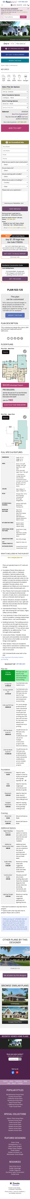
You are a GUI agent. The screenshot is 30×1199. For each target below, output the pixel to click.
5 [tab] (15, 42)
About (14, 1083)
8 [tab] (23, 42)
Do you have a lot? (8, 168)
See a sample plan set (15, 557)
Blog (25, 1081)
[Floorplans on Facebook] (13, 1072)
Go (20, 1059)
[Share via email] (8, 338)
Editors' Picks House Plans (15, 1118)
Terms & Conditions (22, 12)
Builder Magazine (15, 1170)
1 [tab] (4, 42)
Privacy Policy (7, 14)
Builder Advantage (15, 1168)
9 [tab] (25, 42)
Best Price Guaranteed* (20, 114)
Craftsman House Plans (15, 1098)
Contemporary (13, 65)
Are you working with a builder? (12, 174)
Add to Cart (15, 128)
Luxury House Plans (15, 1124)
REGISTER (19, 5)
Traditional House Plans (15, 1104)
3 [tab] (9, 42)
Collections (18, 1081)
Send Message (15, 209)
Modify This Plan (15, 60)
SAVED (14, 5)
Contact (20, 1083)
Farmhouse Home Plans (15, 1100)
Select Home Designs (15, 1146)
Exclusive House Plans (15, 1120)
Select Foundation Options (11, 95)
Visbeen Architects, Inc (15, 1152)
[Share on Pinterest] (21, 338)
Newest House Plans (15, 1126)
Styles (11, 1081)
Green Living (15, 1142)
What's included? (6, 89)
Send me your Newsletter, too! (13, 203)
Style (7, 65)
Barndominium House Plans (15, 1094)
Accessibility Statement (15, 1193)
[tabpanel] (15, 31)
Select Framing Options (10, 101)
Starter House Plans (15, 1128)
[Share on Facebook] (15, 338)
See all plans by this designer (15, 975)
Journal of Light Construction (15, 1172)
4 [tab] (12, 42)
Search (5, 1081)
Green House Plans (15, 1122)
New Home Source (15, 1166)
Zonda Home (15, 1174)
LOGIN (24, 5)
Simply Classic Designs (15, 1148)
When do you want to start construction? (15, 162)
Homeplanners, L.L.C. (15, 1144)
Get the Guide (15, 279)
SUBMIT (23, 17)
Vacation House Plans (15, 1130)
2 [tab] (7, 42)
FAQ (8, 1083)
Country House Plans (15, 1096)
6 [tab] (17, 42)
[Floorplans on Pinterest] (17, 1072)
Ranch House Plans (15, 1102)
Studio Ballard (15, 1150)
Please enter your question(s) (12, 190)
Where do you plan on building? (12, 180)
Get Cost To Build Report (15, 254)
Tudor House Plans (15, 1106)
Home (2, 65)
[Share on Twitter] (18, 338)
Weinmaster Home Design (15, 1154)
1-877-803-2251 (23, 2)
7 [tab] (20, 42)
